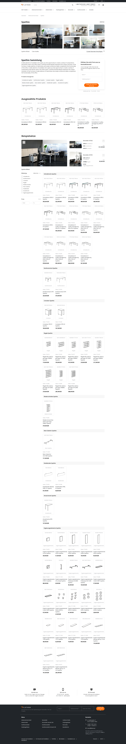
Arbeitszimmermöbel (37, 9)
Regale (24, 182)
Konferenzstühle (81, 9)
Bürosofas (65, 724)
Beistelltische (66, 727)
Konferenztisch (26, 178)
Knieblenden (26, 188)
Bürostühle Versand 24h (47, 722)
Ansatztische (26, 190)
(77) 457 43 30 (60, 694)
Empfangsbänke (66, 722)
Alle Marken (54, 1)
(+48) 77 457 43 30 (80, 4)
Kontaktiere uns (62, 1)
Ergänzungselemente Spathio (29, 85)
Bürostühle (70, 9)
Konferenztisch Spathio (39, 80)
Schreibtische (26, 176)
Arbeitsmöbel (49, 9)
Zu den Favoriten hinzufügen (95, 51)
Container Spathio (50, 80)
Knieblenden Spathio (52, 82)
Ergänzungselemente (28, 192)
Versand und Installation (26, 1)
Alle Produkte (24, 9)
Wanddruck (24, 740)
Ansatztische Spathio (63, 82)
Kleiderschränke (27, 184)
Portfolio (48, 1)
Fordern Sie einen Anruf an (100, 708)
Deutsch (95, 1)
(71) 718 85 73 (59, 695)
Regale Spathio (59, 80)
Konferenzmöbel (25, 724)
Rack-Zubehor (26, 186)
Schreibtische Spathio (27, 80)
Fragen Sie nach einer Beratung (91, 85)
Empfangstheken (60, 9)
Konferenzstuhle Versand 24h (49, 727)
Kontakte (91, 9)
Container (25, 180)
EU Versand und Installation (39, 1)
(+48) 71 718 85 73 (90, 4)
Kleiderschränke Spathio (27, 82)
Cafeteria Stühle (66, 720)
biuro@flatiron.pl (91, 728)
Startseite (23, 15)
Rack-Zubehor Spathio (40, 82)
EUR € (102, 1)
